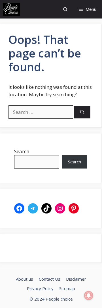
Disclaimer (76, 279)
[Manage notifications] (88, 295)
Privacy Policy (40, 288)
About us (24, 279)
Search (21, 151)
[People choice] (11, 9)
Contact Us (49, 279)
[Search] (82, 112)
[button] (65, 9)
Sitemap (67, 288)
